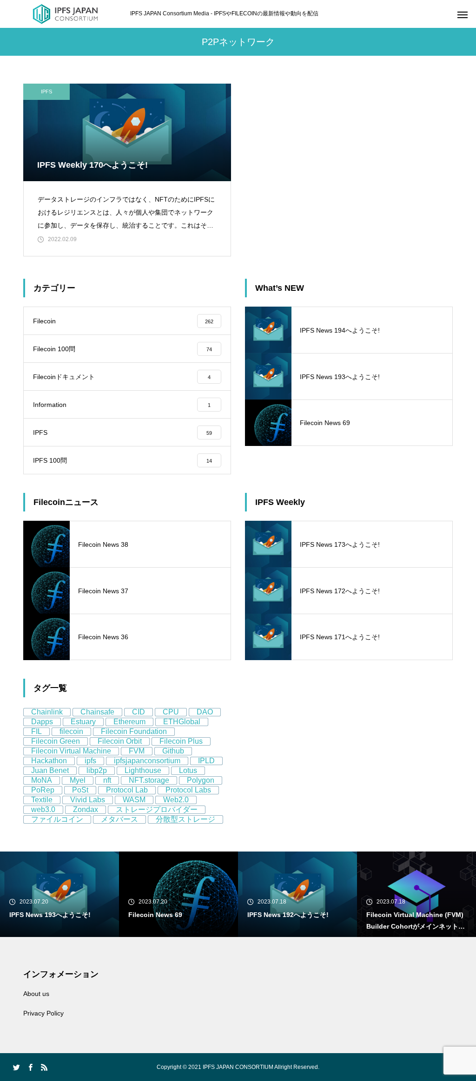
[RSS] (44, 1067)
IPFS (46, 91)
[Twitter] (16, 1067)
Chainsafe (97, 712)
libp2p (96, 770)
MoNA (41, 780)
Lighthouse (143, 770)
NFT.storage (149, 780)
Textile (42, 800)
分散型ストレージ (185, 819)
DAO (205, 712)
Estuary (83, 722)
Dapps (42, 722)
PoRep (42, 790)
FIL (36, 731)
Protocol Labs (188, 790)
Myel (78, 780)
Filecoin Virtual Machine (71, 751)
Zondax (85, 809)
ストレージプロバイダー (157, 809)
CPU (171, 712)
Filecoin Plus (181, 741)
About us (36, 993)
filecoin (71, 731)
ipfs (90, 761)
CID (138, 712)
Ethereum (129, 722)
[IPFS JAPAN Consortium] (65, 14)
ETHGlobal (181, 722)
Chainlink (47, 712)
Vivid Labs (87, 800)
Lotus (188, 770)
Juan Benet (50, 770)
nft (107, 780)
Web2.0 (176, 800)
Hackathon (49, 761)
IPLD (206, 761)
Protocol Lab (127, 790)
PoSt (80, 790)
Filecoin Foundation (134, 731)
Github (173, 751)
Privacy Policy (43, 1013)
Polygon (200, 780)
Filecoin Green (55, 741)
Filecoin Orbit (120, 741)
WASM (134, 800)
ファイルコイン (57, 819)
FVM (137, 751)
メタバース (119, 819)
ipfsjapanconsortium (147, 761)
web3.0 (43, 809)
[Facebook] (30, 1067)
